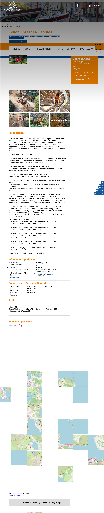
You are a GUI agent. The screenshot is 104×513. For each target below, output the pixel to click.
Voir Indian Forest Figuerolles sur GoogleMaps (42, 503)
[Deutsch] (88, 10)
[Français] (90, 5)
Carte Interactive (80, 4)
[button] (75, 5)
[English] (93, 10)
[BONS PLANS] (102, 182)
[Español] (91, 10)
